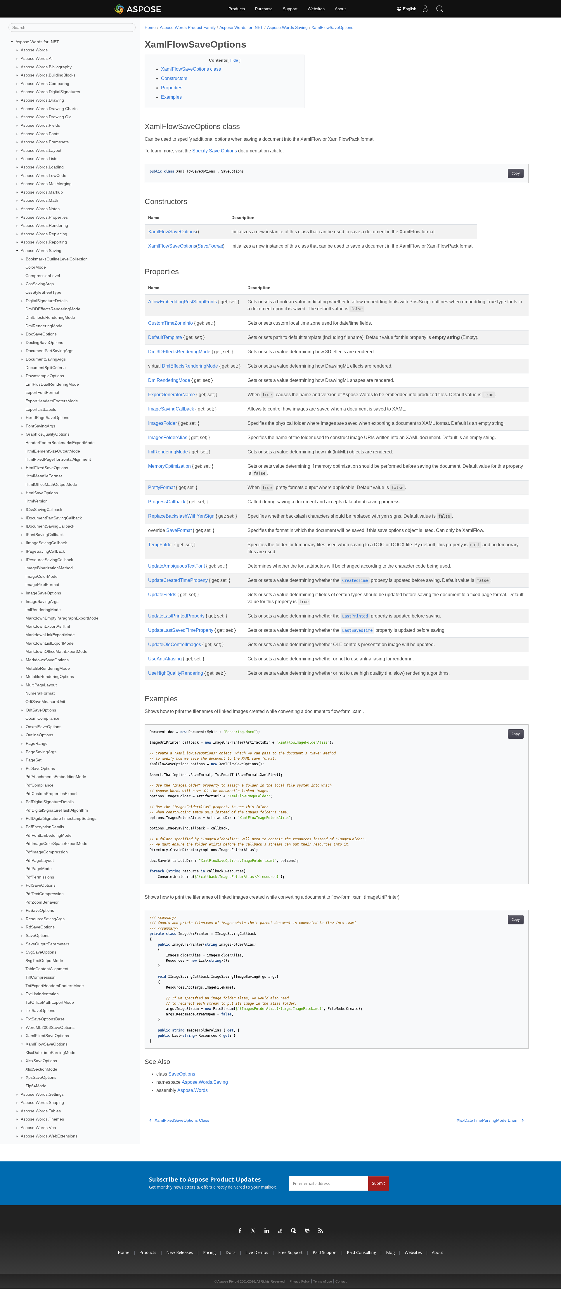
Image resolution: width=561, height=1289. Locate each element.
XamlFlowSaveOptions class (191, 69)
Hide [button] (234, 60)
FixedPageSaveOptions (47, 417)
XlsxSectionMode (41, 1069)
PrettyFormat (161, 487)
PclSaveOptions (40, 768)
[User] (425, 9)
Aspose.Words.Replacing (44, 234)
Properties (171, 87)
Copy (516, 173)
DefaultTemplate (165, 337)
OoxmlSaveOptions (43, 726)
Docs (231, 1252)
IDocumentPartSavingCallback (54, 518)
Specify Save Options (214, 150)
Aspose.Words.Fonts (40, 133)
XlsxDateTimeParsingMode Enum (488, 1120)
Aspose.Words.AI (37, 58)
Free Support (290, 1252)
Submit (378, 1183)
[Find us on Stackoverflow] (280, 1231)
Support (290, 8)
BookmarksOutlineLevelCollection (57, 259)
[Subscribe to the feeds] (321, 1231)
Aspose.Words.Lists (39, 158)
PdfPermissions (39, 877)
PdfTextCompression (44, 893)
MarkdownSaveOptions (47, 659)
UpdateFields (162, 594)
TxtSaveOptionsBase (45, 1019)
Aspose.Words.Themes (42, 1119)
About (340, 8)
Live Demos (256, 1252)
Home (150, 27)
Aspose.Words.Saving (41, 250)
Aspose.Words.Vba (38, 1127)
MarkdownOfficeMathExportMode (56, 651)
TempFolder (160, 544)
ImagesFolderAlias (167, 437)
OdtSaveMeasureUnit (45, 701)
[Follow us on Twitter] (253, 1231)
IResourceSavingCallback (49, 559)
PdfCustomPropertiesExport (51, 793)
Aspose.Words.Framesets (45, 142)
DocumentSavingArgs (46, 359)
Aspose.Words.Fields (40, 125)
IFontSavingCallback (45, 534)
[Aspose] (138, 8)
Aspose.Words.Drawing (42, 100)
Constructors (174, 78)
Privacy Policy (300, 1281)
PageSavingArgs (41, 751)
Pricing (209, 1252)
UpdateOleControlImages (174, 644)
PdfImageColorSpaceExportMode (56, 843)
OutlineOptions (39, 735)
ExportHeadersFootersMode (51, 401)
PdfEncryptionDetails (45, 826)
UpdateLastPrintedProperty (176, 615)
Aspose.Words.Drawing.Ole (46, 116)
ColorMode (35, 267)
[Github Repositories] (307, 1231)
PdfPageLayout (39, 860)
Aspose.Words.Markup (42, 192)
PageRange (37, 743)
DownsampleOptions (45, 375)
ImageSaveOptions (43, 593)
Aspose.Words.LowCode (43, 175)
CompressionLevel (42, 275)
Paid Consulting (361, 1252)
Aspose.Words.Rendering (44, 225)
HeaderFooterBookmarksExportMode (60, 442)
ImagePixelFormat (42, 584)
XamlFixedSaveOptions (47, 1036)
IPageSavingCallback (45, 551)
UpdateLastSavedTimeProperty (180, 630)
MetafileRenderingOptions (50, 676)
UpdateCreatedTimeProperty (178, 580)
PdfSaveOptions (41, 885)
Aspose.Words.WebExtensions (49, 1136)
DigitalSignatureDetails (46, 300)
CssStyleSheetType (43, 292)
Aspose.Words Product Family (188, 27)
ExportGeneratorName (171, 394)
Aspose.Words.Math (39, 200)
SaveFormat (210, 245)
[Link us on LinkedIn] (267, 1231)
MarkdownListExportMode (49, 643)
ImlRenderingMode (43, 609)
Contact (341, 1281)
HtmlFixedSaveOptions (47, 467)
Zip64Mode (35, 1085)
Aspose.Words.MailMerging (46, 183)
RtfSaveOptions (40, 927)
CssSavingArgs (40, 284)
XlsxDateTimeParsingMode (50, 1052)
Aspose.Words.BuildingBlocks (48, 75)
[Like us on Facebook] (240, 1231)
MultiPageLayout (41, 685)
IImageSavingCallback (46, 543)
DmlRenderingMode (44, 325)
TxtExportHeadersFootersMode (54, 985)
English (409, 8)
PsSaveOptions (40, 910)
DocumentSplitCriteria (45, 367)
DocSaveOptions (41, 334)
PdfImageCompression (46, 852)
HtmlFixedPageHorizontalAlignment (58, 459)
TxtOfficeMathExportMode (49, 1002)
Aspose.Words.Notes (40, 208)
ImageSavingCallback (171, 408)
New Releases (179, 1252)
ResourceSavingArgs (45, 918)
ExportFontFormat (42, 392)
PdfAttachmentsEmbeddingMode (55, 777)
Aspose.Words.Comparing (45, 83)
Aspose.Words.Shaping (42, 1102)
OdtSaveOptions (41, 710)
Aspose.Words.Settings (42, 1094)
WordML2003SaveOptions (50, 1027)
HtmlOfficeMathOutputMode (51, 484)
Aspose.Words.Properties (44, 217)
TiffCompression (40, 977)
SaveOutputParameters (47, 944)
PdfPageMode (38, 868)
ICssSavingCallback (44, 509)
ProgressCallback (166, 501)
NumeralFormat (40, 693)
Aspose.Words (34, 50)
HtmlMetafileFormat (43, 476)
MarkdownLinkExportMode (50, 634)
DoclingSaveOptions (44, 342)
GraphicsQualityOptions (48, 434)
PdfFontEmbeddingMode (48, 835)
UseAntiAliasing (165, 658)
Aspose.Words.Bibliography (46, 67)
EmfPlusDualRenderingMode (52, 384)
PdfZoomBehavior (42, 902)
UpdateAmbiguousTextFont (176, 565)
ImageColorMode (41, 576)
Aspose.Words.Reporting (44, 242)
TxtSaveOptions (40, 1010)
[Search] (439, 9)
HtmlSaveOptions (42, 492)
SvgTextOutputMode (44, 960)
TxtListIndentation (42, 993)
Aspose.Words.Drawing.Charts (49, 108)
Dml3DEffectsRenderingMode (52, 309)
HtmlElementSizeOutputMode (52, 451)
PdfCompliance (39, 785)
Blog (390, 1252)
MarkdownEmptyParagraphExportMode (61, 618)
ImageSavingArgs (42, 601)
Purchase (264, 8)
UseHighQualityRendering (175, 673)
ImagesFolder (162, 423)
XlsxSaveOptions (41, 1060)
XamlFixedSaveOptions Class (182, 1120)
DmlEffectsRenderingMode (50, 317)
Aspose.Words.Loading (42, 167)
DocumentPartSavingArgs (49, 351)
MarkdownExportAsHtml (47, 626)
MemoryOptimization (169, 466)
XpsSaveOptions (41, 1077)
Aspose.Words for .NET (37, 41)
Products (236, 8)
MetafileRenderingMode (47, 668)
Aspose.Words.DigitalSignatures (50, 92)
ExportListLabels (40, 409)
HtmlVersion (36, 501)
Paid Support (325, 1252)
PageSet (33, 760)
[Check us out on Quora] (294, 1231)
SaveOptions (37, 935)
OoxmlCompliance (42, 718)
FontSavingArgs (40, 426)
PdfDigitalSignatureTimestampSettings (61, 818)
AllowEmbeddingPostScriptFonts (182, 301)
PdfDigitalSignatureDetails (50, 801)
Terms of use (322, 1281)
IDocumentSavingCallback (50, 526)
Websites (316, 8)
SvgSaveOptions (41, 952)
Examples (171, 97)
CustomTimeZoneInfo (170, 323)
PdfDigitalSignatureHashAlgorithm (56, 810)
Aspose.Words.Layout (41, 150)
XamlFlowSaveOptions (46, 1044)
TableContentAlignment (46, 969)
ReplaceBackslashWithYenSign (181, 516)
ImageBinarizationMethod (49, 568)
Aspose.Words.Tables (41, 1111)
